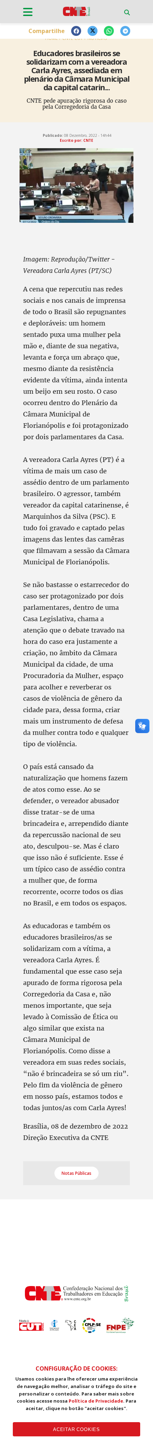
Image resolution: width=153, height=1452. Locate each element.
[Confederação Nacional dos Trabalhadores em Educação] (76, 16)
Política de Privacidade (96, 1401)
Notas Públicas (76, 1173)
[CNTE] (76, 1299)
